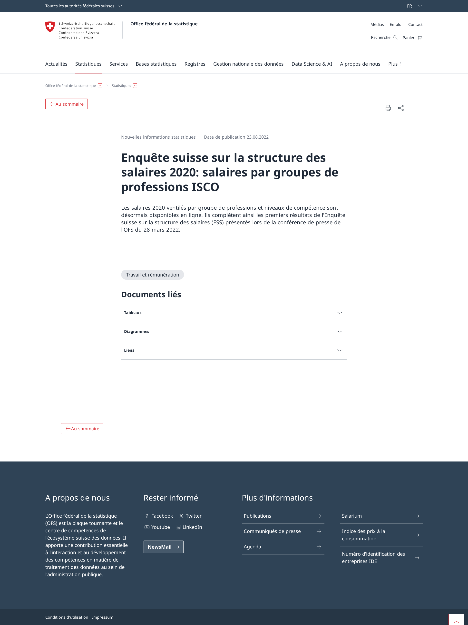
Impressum (102, 617)
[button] (56, 63)
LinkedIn (192, 527)
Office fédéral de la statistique (164, 24)
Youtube (160, 527)
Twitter (194, 515)
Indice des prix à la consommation (363, 535)
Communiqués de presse (272, 531)
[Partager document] (400, 108)
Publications (257, 515)
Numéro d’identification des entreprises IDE (373, 557)
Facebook (162, 515)
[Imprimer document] (388, 108)
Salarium (352, 515)
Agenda (252, 546)
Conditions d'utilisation (66, 617)
